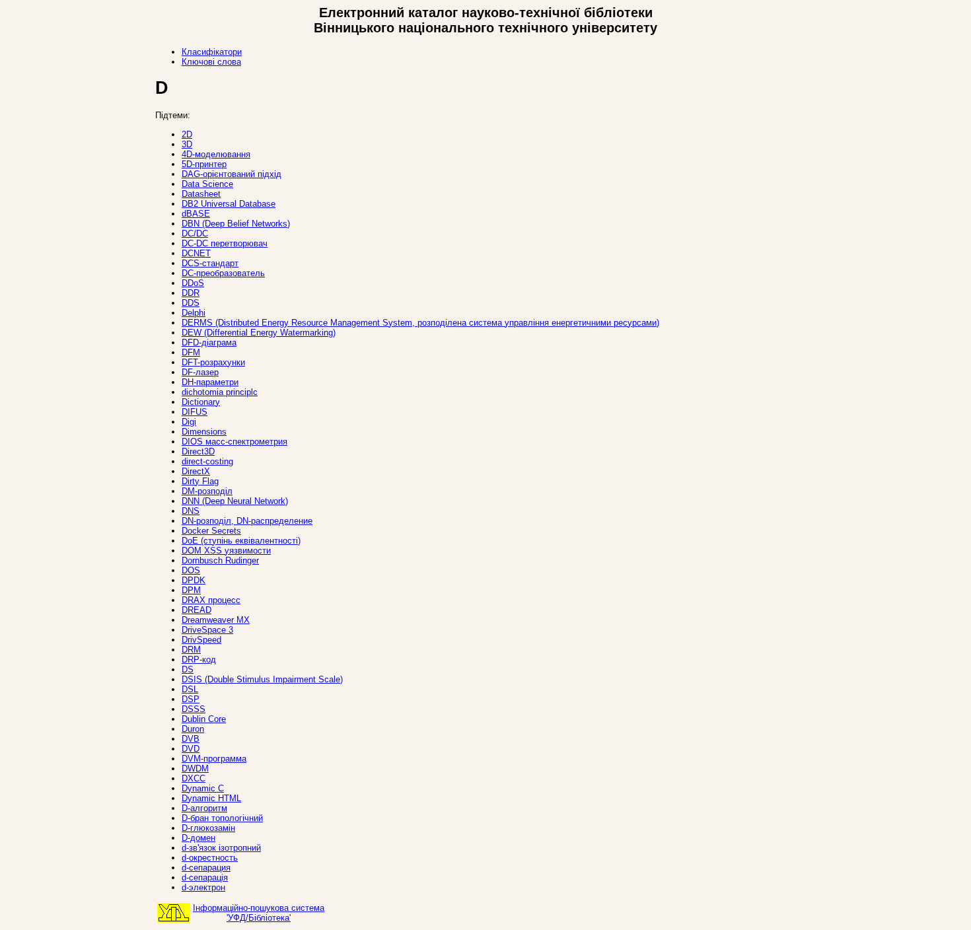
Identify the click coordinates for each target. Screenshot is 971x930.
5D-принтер (204, 164)
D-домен (198, 838)
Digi (189, 422)
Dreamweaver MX (216, 620)
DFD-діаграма (209, 342)
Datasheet (201, 194)
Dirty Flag (200, 481)
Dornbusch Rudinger (220, 560)
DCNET (196, 253)
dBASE (196, 214)
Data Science (207, 184)
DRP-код (199, 659)
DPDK (193, 580)
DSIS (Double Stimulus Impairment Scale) (262, 679)
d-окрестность (210, 858)
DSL (190, 689)
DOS (191, 570)
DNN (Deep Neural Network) (235, 501)
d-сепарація (205, 877)
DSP (190, 699)
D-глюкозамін (208, 828)
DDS (190, 303)
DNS (190, 511)
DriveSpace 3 (207, 630)
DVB (190, 739)
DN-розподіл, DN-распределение (247, 521)
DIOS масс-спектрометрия (234, 442)
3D (187, 144)
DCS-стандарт (210, 263)
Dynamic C (203, 788)
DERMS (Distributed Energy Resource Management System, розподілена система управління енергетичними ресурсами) (420, 323)
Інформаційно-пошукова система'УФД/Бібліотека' (258, 913)
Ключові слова (211, 62)
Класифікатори (212, 52)
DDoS (193, 283)
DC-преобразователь (223, 273)
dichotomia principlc (220, 392)
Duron (193, 729)
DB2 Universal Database (228, 204)
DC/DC (195, 233)
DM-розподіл (207, 491)
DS (188, 669)
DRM (191, 650)
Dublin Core (204, 719)
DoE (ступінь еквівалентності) (241, 541)
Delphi (193, 313)
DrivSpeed (201, 640)
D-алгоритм (204, 808)
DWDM (195, 768)
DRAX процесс (211, 600)
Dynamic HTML (211, 798)
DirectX (196, 471)
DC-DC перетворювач (225, 243)
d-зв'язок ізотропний (221, 848)
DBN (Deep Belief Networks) (236, 224)
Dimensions (204, 432)
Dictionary (201, 402)
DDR (190, 293)
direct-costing (207, 461)
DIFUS (194, 412)
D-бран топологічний (222, 818)
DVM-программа (214, 759)
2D (187, 134)
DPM (191, 590)
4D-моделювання (216, 154)
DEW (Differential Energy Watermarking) (259, 333)
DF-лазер (200, 372)
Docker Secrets (211, 531)
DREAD (196, 610)
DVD (190, 749)
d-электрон (203, 887)
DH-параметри (210, 382)
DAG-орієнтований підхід (231, 174)
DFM (191, 352)
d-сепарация (206, 868)
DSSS (193, 709)
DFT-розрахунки (213, 362)
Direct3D (198, 451)
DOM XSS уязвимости (226, 550)
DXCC (193, 778)
